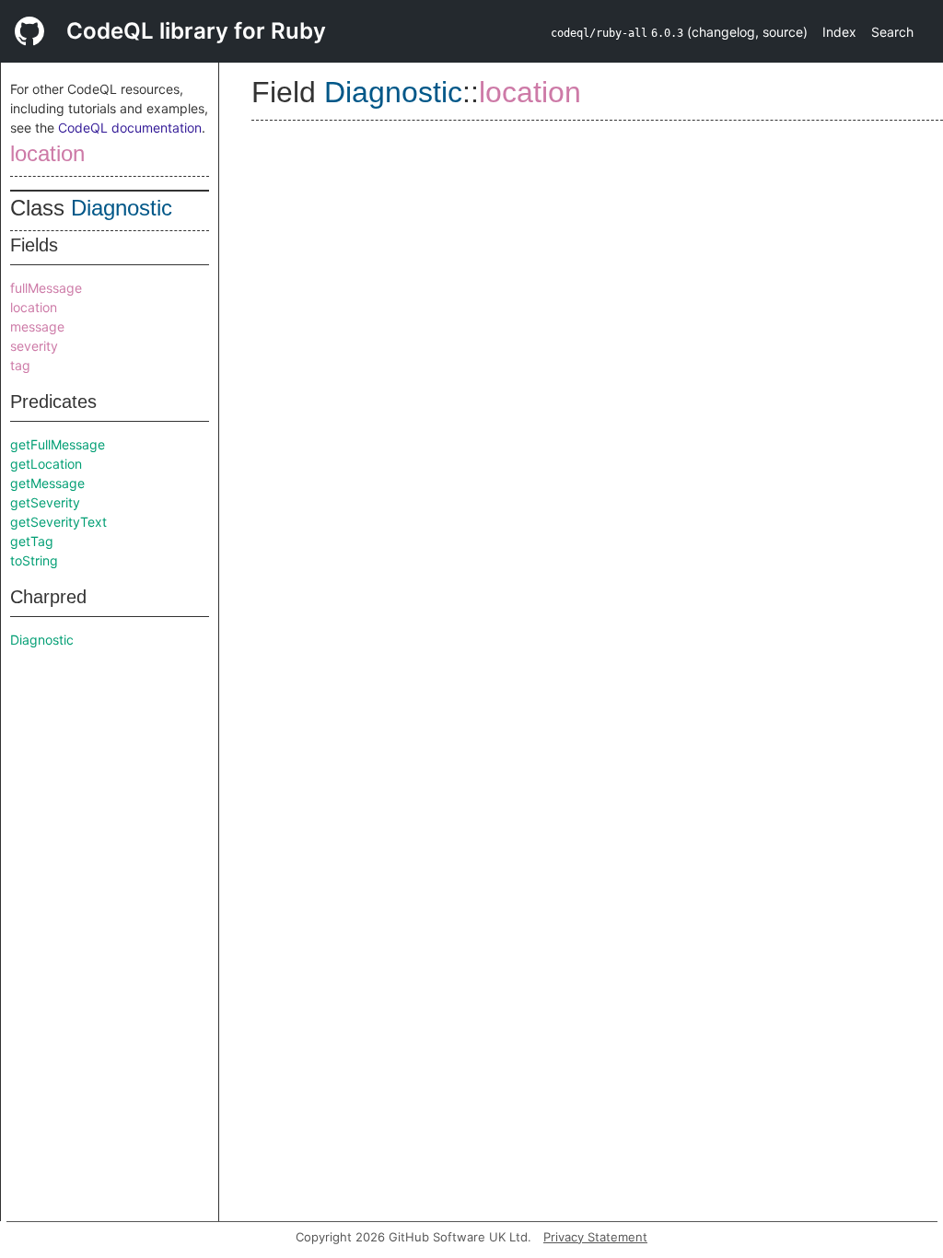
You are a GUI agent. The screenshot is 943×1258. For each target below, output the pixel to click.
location (47, 153)
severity (34, 346)
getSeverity (45, 502)
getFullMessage (57, 444)
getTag (31, 541)
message (37, 326)
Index (839, 32)
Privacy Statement (595, 1236)
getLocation (46, 464)
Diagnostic (121, 207)
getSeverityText (58, 522)
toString (34, 560)
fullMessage (46, 288)
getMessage (47, 483)
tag (20, 365)
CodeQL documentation (130, 127)
